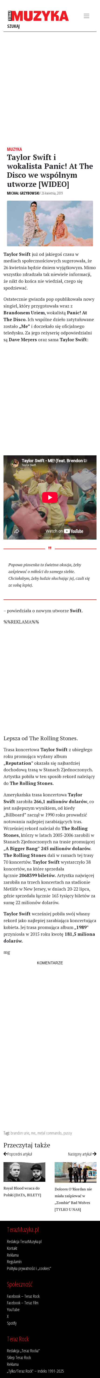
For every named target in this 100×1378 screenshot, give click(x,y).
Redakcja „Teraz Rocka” (23, 1350)
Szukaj (13, 26)
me (33, 1133)
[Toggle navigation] (86, 15)
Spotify (12, 1323)
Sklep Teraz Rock (19, 1357)
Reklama (13, 1255)
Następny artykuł (80, 1154)
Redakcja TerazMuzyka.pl (24, 1241)
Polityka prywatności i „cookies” (29, 1268)
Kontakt (12, 1248)
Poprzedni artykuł (19, 1154)
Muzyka (14, 149)
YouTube (13, 1309)
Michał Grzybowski (23, 193)
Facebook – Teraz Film (22, 1302)
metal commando (49, 1133)
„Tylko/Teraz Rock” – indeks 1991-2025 (35, 1371)
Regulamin (14, 1261)
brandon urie (20, 1133)
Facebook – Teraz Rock (23, 1296)
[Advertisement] (50, 89)
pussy (67, 1133)
